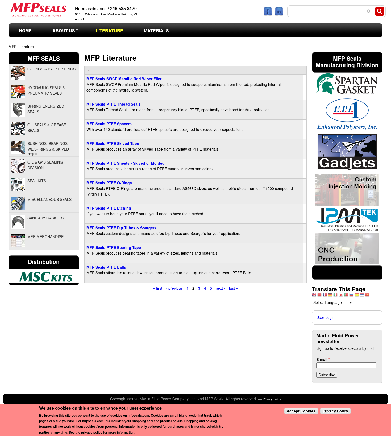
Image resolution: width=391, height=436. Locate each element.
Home (25, 30)
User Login (325, 317)
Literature (109, 30)
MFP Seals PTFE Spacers (109, 123)
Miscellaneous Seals (49, 199)
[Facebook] (268, 14)
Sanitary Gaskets (45, 218)
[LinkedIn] (279, 14)
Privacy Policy (272, 399)
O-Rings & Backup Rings (51, 69)
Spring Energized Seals (45, 108)
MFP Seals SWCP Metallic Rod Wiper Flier (123, 78)
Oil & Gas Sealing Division (45, 164)
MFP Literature (21, 46)
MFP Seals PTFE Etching (108, 208)
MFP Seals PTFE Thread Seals (113, 104)
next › (220, 288)
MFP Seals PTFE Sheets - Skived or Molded (125, 163)
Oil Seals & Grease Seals (46, 127)
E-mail (323, 359)
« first (157, 288)
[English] (314, 296)
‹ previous (174, 288)
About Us (58, 32)
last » (233, 288)
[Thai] (362, 296)
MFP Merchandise (45, 236)
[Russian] (351, 296)
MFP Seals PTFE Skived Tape (112, 143)
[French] (325, 296)
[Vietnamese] (367, 296)
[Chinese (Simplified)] (319, 296)
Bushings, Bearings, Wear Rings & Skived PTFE (48, 149)
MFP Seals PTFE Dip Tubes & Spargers (121, 227)
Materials (156, 30)
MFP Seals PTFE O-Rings (109, 182)
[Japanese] (341, 296)
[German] (330, 296)
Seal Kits (36, 180)
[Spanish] (357, 296)
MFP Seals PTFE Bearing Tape (113, 247)
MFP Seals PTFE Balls (106, 267)
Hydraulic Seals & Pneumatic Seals (46, 90)
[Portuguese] (346, 296)
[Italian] (335, 296)
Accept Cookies (301, 411)
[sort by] (88, 70)
